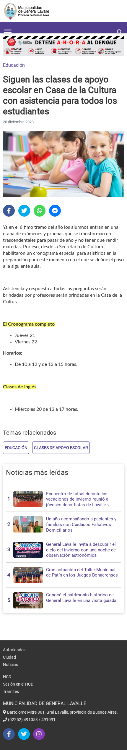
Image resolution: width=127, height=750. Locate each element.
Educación (14, 65)
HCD (7, 676)
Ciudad (9, 657)
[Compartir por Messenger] (55, 211)
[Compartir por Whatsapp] (39, 211)
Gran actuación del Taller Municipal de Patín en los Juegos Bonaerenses (82, 572)
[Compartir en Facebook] (9, 211)
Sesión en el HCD (18, 684)
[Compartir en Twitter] (24, 211)
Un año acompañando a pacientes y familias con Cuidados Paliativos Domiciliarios (81, 524)
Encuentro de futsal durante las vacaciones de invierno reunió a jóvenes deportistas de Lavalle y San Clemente (82, 502)
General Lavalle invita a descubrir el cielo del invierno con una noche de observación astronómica (81, 550)
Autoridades (14, 649)
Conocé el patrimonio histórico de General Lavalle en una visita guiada (81, 597)
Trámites (11, 691)
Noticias (10, 664)
